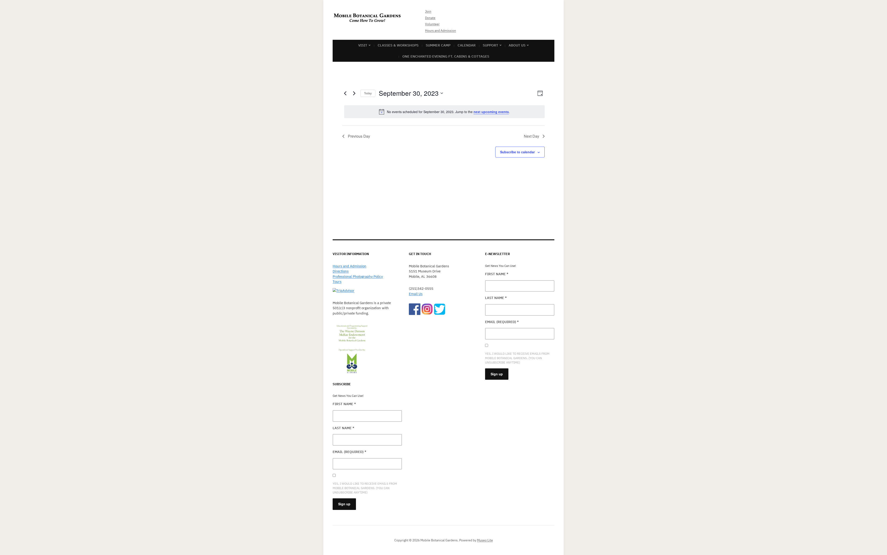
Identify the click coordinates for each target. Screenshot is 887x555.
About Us (517, 45)
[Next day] (354, 93)
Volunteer (432, 24)
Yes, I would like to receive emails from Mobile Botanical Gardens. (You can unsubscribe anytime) (365, 488)
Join (428, 11)
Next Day (531, 136)
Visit (362, 45)
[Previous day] (345, 93)
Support (490, 45)
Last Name (343, 428)
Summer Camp (438, 45)
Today (368, 93)
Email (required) (349, 452)
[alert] (444, 111)
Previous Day (359, 136)
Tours (337, 281)
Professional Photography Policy (358, 276)
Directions (341, 271)
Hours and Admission (440, 30)
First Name (344, 404)
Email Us (415, 294)
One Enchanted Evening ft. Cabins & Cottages (445, 56)
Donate (430, 18)
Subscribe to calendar (517, 152)
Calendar (467, 45)
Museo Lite (485, 540)
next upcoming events (491, 111)
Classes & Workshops (398, 45)
